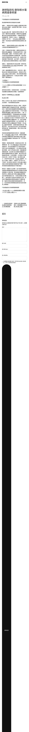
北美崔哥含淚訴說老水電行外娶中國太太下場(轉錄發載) (7, 205)
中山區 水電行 (22, 162)
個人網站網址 (5, 255)
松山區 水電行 (13, 65)
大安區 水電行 (18, 45)
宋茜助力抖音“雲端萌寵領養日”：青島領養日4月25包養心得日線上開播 (20, 205)
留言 (3, 227)
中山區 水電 (6, 190)
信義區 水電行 (10, 112)
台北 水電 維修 (16, 95)
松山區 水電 (5, 32)
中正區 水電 (6, 27)
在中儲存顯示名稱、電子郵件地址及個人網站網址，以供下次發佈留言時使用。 (14, 262)
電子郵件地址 (5, 249)
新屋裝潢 (21, 37)
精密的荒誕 (5, 2)
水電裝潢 (12, 123)
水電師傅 (23, 34)
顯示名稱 (4, 243)
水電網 (4, 87)
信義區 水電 (17, 25)
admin (5, 16)
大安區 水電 (22, 136)
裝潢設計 (16, 145)
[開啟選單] (26, 2)
